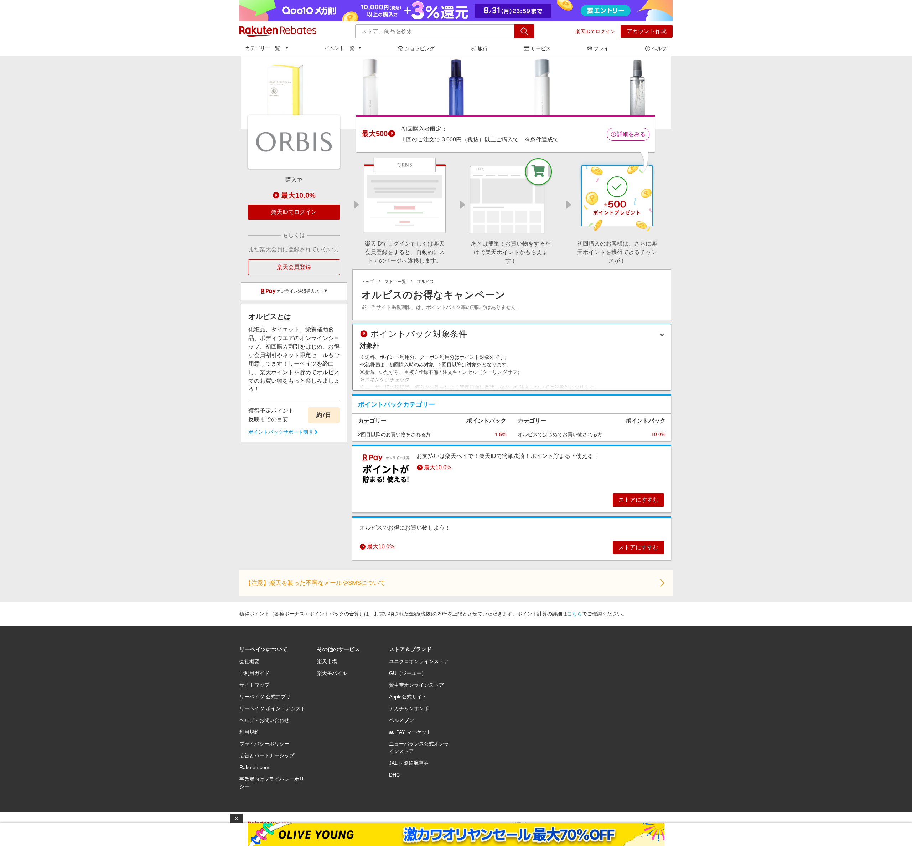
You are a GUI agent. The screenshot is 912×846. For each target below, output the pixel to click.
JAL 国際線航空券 (409, 763)
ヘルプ (659, 48)
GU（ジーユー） (407, 673)
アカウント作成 (647, 31)
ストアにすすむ (638, 500)
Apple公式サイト (408, 697)
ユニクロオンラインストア (419, 661)
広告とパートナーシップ (266, 755)
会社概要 (249, 661)
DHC (394, 775)
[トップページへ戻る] (277, 31)
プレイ (601, 48)
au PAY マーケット (410, 732)
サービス (541, 48)
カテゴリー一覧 (262, 48)
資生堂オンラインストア (416, 685)
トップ (367, 281)
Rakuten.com (254, 767)
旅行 (483, 48)
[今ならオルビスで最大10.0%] (456, 92)
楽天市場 (327, 661)
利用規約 (249, 732)
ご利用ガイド (254, 673)
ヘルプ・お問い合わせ (264, 720)
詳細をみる (631, 134)
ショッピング (420, 48)
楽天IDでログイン (595, 31)
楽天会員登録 (294, 267)
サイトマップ (254, 685)
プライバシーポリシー (264, 744)
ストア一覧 (395, 281)
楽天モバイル (332, 673)
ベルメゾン (401, 720)
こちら (574, 614)
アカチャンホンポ (409, 708)
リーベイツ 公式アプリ (265, 697)
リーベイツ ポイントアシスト (272, 708)
